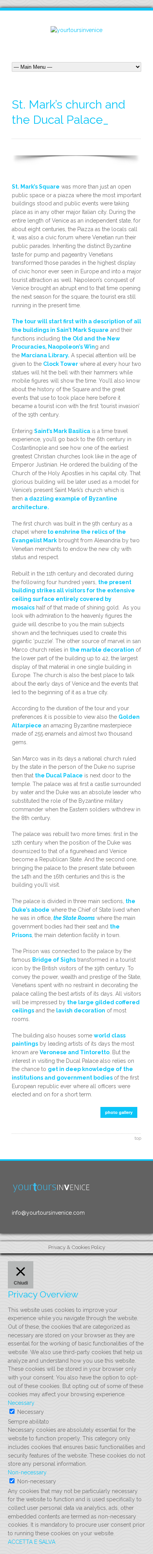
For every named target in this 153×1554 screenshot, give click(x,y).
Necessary (30, 1412)
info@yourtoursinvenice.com (48, 1213)
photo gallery (119, 1112)
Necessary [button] (21, 1403)
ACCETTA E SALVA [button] (31, 1542)
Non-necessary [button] (27, 1472)
